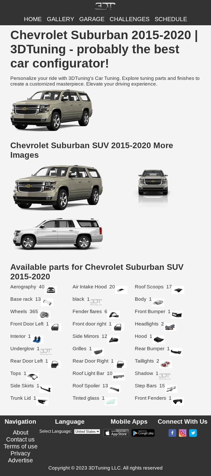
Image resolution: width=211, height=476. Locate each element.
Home (33, 19)
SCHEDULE (171, 19)
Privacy (20, 453)
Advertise (20, 460)
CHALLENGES (130, 19)
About (20, 432)
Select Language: (55, 431)
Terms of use (21, 446)
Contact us (20, 439)
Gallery (60, 19)
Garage (91, 19)
